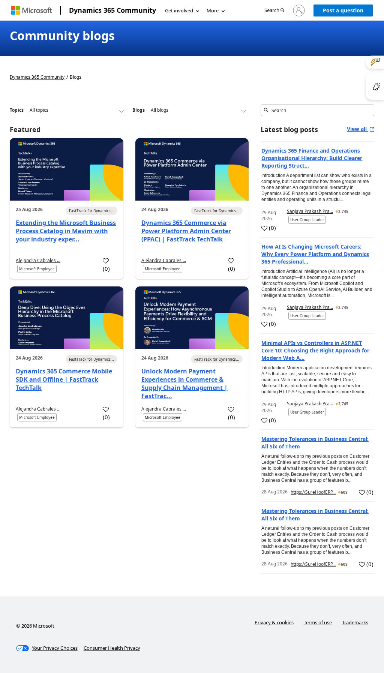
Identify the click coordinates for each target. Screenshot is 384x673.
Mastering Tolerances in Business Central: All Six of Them (315, 442)
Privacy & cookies (274, 622)
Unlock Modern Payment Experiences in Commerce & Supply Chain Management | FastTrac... (184, 383)
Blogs (138, 110)
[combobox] (317, 110)
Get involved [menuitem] (179, 10)
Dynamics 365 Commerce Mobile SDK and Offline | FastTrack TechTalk (64, 379)
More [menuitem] (213, 10)
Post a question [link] (343, 10)
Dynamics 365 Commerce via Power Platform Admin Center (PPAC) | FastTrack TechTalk (186, 231)
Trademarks (355, 622)
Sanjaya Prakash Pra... (310, 211)
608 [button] (344, 492)
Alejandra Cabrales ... (38, 260)
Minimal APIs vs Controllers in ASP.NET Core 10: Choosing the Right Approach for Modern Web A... (315, 350)
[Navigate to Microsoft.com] (31, 10)
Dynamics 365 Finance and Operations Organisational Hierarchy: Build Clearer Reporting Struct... (311, 158)
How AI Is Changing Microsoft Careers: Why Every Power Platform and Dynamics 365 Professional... (315, 254)
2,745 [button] (343, 211)
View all (357, 128)
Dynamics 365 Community (112, 10)
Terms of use (318, 622)
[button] (274, 11)
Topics (17, 110)
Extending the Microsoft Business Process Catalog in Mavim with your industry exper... (66, 231)
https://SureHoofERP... (313, 492)
